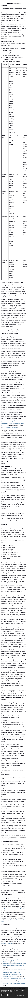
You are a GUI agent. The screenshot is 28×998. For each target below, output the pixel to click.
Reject (4, 994)
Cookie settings (20, 994)
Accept (11, 994)
